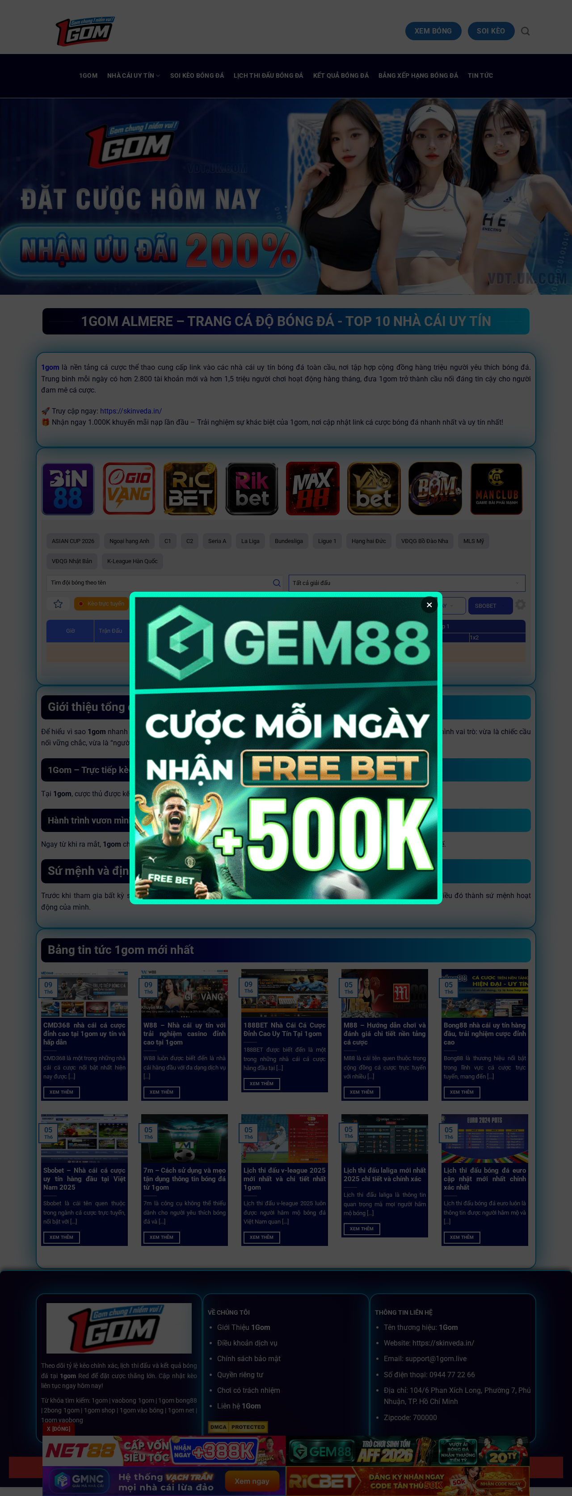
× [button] (429, 604)
